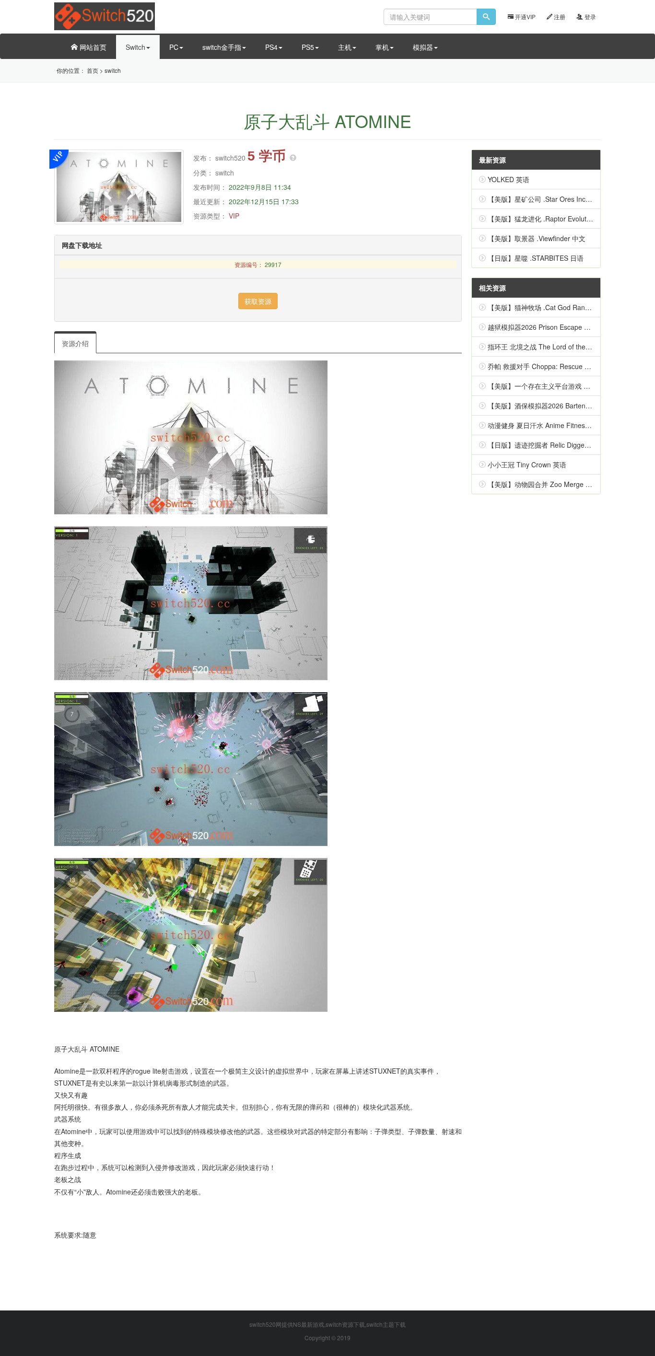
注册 (558, 16)
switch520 (230, 157)
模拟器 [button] (423, 47)
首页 (92, 70)
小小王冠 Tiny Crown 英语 (527, 464)
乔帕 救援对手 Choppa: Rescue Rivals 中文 (553, 366)
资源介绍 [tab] (75, 343)
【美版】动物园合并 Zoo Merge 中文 (543, 484)
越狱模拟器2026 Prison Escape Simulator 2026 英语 (566, 327)
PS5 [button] (308, 47)
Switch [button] (135, 47)
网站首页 (92, 47)
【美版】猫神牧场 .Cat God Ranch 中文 (548, 307)
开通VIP (525, 16)
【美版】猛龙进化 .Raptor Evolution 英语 (549, 218)
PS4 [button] (271, 47)
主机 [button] (344, 47)
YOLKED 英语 (508, 179)
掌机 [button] (382, 47)
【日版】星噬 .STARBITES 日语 (536, 258)
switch (113, 70)
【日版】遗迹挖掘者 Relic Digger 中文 (545, 445)
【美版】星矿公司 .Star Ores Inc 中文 (544, 199)
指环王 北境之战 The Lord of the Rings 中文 (554, 346)
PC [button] (173, 47)
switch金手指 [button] (221, 47)
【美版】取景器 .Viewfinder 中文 (536, 238)
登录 (589, 16)
